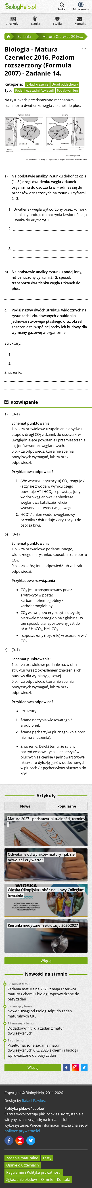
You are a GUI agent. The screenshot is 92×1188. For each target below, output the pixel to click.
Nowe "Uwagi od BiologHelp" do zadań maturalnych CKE (40, 1013)
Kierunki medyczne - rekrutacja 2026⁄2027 (43, 925)
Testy (46, 1158)
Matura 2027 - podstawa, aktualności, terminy (46, 818)
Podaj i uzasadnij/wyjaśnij (34, 90)
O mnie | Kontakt (55, 1179)
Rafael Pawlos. (34, 1100)
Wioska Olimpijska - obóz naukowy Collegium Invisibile (46, 892)
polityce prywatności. (22, 1130)
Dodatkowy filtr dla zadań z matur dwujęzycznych (36, 1031)
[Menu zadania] (84, 48)
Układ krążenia (37, 84)
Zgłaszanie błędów (21, 1179)
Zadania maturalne (22, 1158)
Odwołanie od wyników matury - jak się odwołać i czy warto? (41, 857)
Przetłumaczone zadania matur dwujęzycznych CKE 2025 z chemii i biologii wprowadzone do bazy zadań (43, 1050)
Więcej (46, 960)
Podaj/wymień (67, 90)
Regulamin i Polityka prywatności (33, 1172)
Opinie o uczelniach (22, 1165)
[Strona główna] (7, 36)
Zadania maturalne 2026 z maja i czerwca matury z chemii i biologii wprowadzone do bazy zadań (43, 994)
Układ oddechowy (65, 84)
